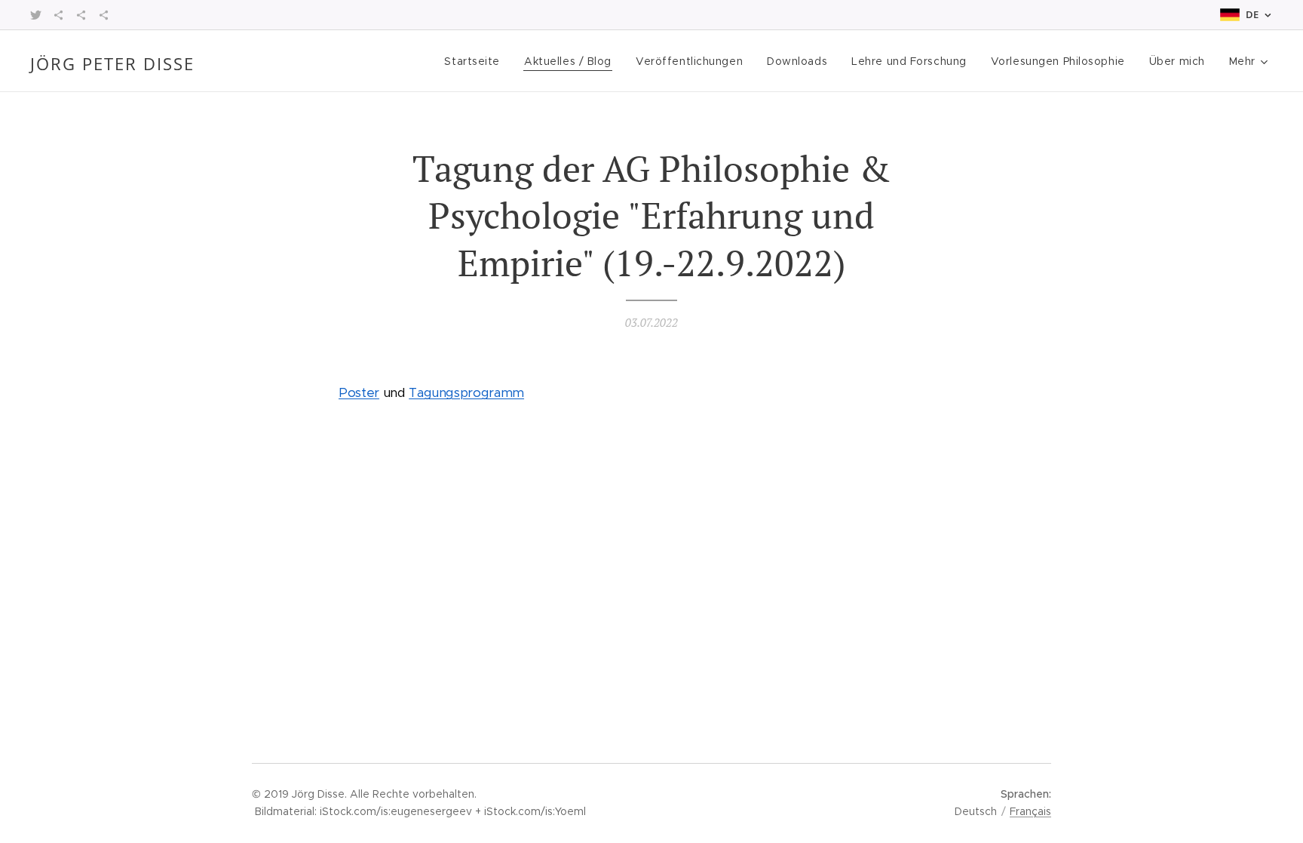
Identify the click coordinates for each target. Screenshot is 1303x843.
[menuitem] (476, 61)
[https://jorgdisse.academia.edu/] (58, 15)
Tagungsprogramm (466, 392)
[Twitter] (35, 15)
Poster (359, 392)
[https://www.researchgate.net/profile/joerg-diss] (81, 15)
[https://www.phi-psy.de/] (103, 15)
